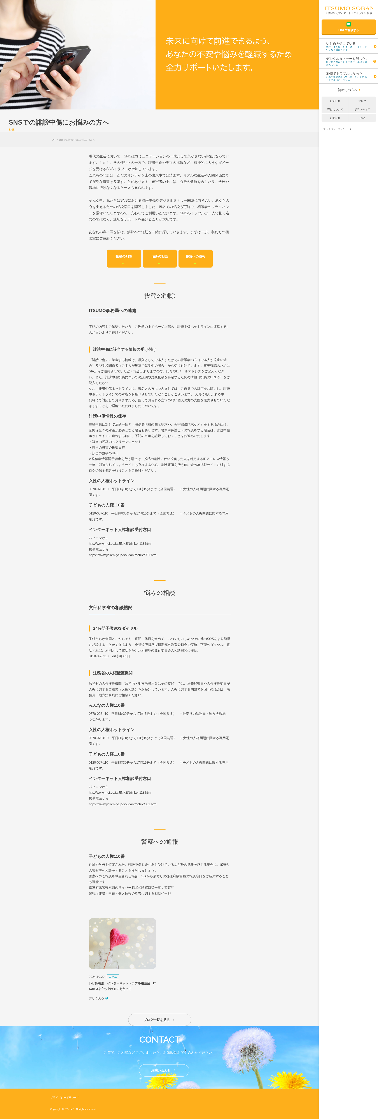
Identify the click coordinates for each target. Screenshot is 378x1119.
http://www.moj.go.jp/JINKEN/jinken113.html (120, 543)
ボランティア (362, 109)
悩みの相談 (160, 260)
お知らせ (335, 100)
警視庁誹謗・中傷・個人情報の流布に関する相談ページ (130, 893)
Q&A (362, 118)
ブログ (362, 100)
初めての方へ (349, 90)
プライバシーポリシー (64, 1097)
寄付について (335, 109)
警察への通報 (195, 260)
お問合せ (335, 118)
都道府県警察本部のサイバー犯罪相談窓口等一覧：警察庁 (131, 887)
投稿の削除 (124, 260)
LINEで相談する (348, 30)
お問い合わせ (163, 1070)
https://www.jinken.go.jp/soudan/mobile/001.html (123, 555)
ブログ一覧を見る (159, 1020)
